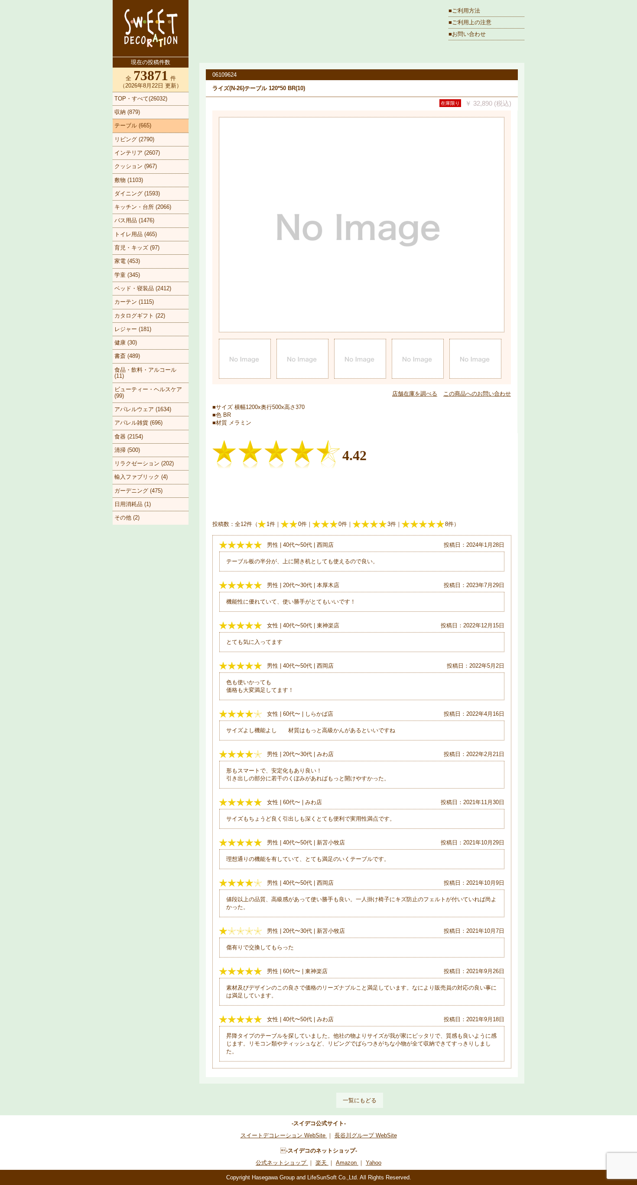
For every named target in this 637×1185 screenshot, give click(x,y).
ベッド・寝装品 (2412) (142, 288)
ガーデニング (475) (138, 490)
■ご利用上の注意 (469, 22)
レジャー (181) (132, 329)
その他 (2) (127, 517)
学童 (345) (127, 275)
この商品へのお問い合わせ (477, 393)
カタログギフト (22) (139, 315)
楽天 (321, 1162)
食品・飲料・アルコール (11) (145, 373)
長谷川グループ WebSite (366, 1135)
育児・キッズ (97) (136, 247)
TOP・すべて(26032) (140, 98)
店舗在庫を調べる (414, 393)
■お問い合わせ (467, 34)
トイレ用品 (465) (135, 234)
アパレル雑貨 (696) (138, 422)
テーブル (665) (132, 125)
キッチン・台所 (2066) (142, 207)
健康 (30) (125, 342)
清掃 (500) (127, 450)
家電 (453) (127, 261)
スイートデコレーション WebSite (283, 1135)
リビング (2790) (134, 139)
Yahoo (373, 1162)
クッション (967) (135, 166)
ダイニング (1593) (137, 193)
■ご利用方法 (464, 10)
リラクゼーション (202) (144, 463)
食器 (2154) (128, 436)
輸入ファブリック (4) (141, 477)
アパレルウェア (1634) (142, 409)
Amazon (347, 1162)
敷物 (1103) (128, 180)
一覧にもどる (360, 1100)
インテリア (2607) (137, 152)
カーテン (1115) (134, 302)
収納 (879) (127, 112)
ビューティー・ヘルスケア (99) (148, 392)
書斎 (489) (127, 356)
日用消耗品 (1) (132, 504)
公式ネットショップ (282, 1162)
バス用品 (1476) (134, 220)
